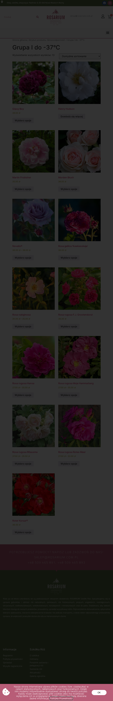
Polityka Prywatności (61, 698)
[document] (56, 350)
